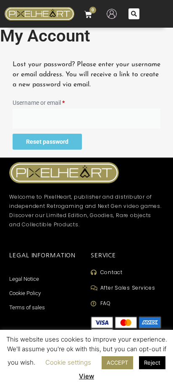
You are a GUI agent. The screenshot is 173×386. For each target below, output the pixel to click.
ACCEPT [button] (117, 362)
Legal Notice (24, 279)
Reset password (47, 141)
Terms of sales (27, 307)
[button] (133, 13)
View (86, 376)
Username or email (50, 101)
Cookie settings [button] (68, 362)
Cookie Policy (25, 293)
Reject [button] (152, 362)
